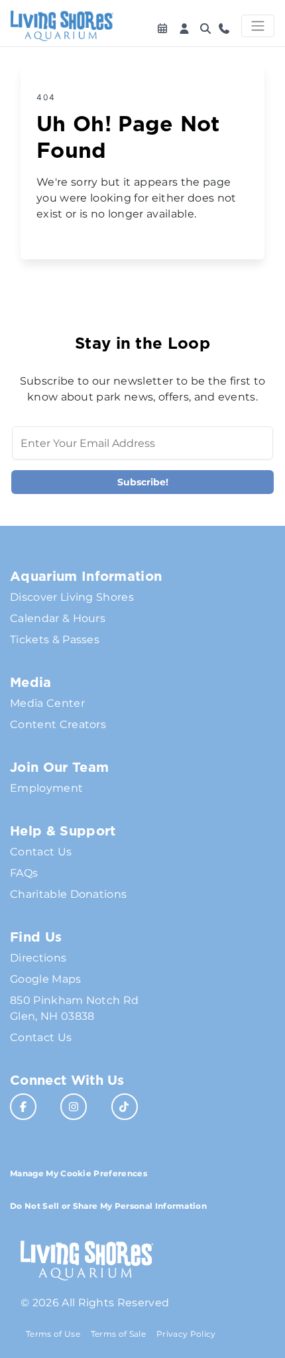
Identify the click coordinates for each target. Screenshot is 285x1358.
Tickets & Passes (54, 639)
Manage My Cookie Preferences (78, 1173)
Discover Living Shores (72, 597)
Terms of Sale (118, 1334)
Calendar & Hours (57, 618)
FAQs (24, 873)
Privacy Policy (185, 1334)
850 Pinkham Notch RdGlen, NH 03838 (74, 1008)
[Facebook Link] (23, 1106)
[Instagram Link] (73, 1106)
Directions (38, 958)
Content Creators (58, 724)
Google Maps (46, 979)
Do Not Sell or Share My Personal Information (108, 1206)
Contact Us (41, 851)
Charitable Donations (68, 894)
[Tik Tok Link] (124, 1106)
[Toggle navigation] (257, 26)
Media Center (47, 703)
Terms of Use (53, 1334)
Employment (46, 788)
